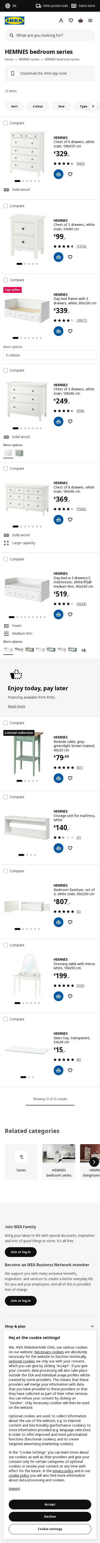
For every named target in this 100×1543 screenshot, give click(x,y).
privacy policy (63, 1470)
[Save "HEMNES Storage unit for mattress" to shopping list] (70, 848)
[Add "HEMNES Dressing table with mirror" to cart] (58, 996)
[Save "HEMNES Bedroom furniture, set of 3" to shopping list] (70, 922)
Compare (17, 123)
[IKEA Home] (14, 21)
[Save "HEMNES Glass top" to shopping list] (70, 1070)
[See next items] (93, 106)
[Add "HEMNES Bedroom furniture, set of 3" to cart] (58, 922)
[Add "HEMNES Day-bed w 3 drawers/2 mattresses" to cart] (58, 614)
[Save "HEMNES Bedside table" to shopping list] (70, 778)
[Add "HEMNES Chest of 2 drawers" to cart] (58, 257)
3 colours (13, 355)
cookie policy (19, 1475)
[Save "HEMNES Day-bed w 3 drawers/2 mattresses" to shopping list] (70, 614)
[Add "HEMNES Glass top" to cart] (58, 1070)
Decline (50, 1516)
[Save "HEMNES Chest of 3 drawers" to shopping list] (70, 421)
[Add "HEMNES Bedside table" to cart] (58, 778)
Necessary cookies (49, 1352)
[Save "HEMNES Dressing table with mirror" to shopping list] (70, 996)
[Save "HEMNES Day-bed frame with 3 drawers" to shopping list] (70, 331)
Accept (50, 1504)
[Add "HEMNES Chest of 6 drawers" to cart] (58, 174)
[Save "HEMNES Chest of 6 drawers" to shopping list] (70, 174)
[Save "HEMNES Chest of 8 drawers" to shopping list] (70, 520)
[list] (50, 1162)
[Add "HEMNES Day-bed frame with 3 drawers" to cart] (58, 331)
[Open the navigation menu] (90, 20)
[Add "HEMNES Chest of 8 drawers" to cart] (58, 520)
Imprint (14, 1488)
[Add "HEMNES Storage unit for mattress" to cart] (58, 848)
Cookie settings (50, 1529)
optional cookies (22, 1361)
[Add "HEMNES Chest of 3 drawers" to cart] (58, 421)
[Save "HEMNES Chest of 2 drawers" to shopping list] (70, 257)
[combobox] (48, 35)
